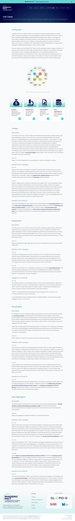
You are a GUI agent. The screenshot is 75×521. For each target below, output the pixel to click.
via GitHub (25, 518)
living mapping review (54, 203)
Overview (34, 497)
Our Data (33, 508)
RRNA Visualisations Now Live (42, 1)
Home (30, 7)
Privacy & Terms (69, 515)
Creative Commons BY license (33, 515)
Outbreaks (50, 7)
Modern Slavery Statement (67, 518)
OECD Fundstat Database (21, 478)
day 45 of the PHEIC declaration (51, 436)
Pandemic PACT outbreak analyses (41, 175)
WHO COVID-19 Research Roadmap (24, 205)
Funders (33, 505)
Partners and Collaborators (37, 499)
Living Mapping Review (54, 268)
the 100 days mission (19, 315)
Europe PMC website (31, 152)
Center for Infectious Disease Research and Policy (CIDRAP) (30, 455)
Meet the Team (35, 502)
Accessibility (69, 517)
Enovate (39, 518)
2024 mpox (36, 177)
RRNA (57, 7)
